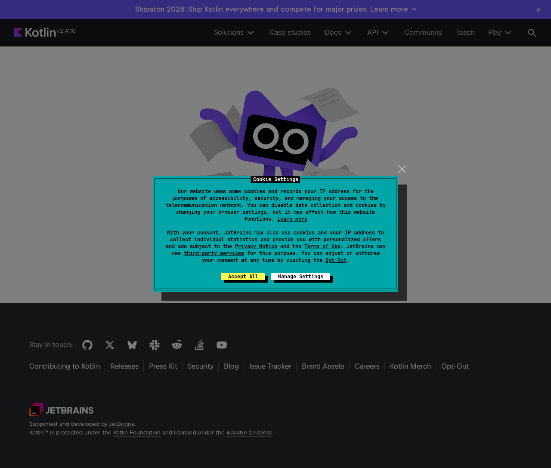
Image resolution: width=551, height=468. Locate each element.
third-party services (214, 253)
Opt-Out (336, 260)
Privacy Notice (256, 246)
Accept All (243, 276)
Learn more (292, 219)
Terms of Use (322, 246)
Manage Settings (300, 276)
